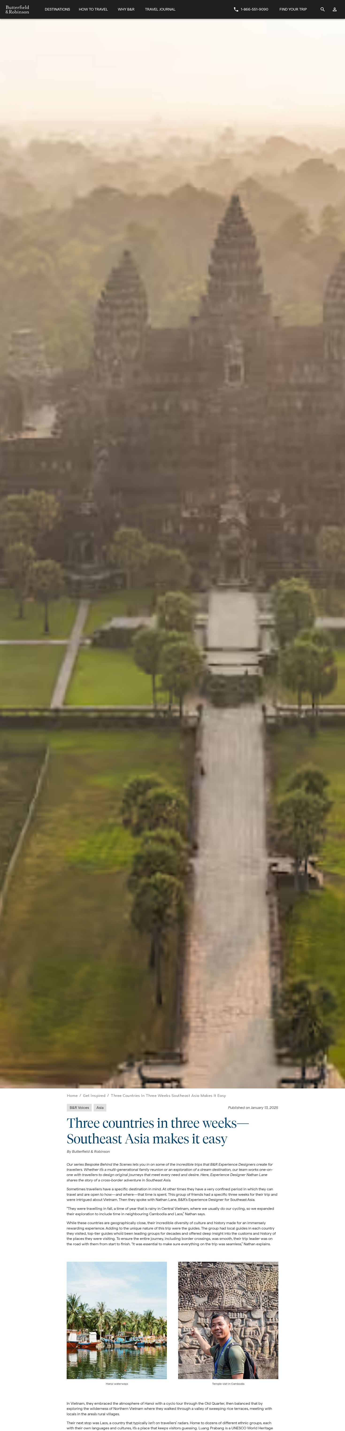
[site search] (322, 9)
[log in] (334, 9)
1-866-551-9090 (254, 9)
